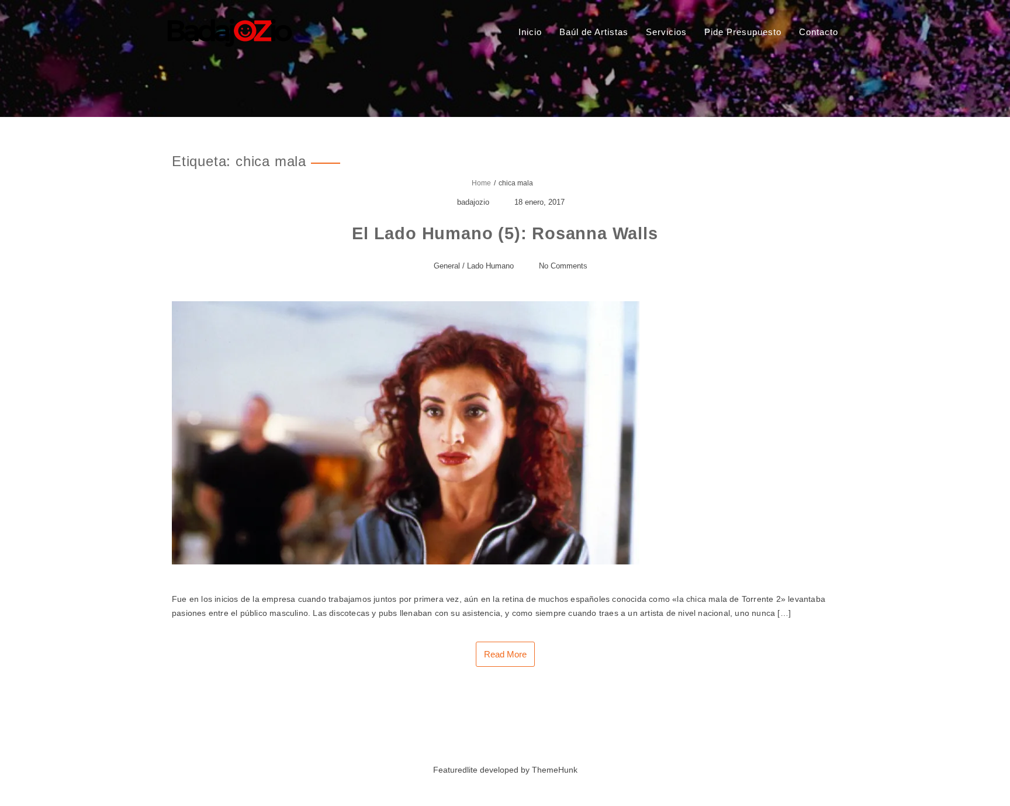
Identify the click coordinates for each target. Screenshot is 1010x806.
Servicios (666, 32)
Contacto (818, 32)
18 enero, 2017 (539, 202)
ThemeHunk (554, 769)
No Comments (563, 265)
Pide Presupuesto (742, 32)
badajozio (473, 202)
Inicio (530, 32)
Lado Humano (490, 265)
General (447, 265)
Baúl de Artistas (593, 32)
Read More (505, 654)
